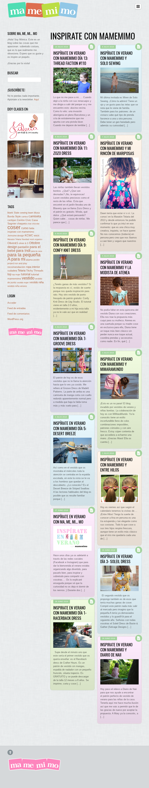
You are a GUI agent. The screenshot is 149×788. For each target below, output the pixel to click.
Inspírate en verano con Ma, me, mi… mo (69, 518)
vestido (28, 278)
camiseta (35, 216)
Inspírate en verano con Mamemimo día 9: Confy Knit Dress (69, 245)
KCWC (29, 235)
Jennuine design (15, 235)
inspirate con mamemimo (20, 231)
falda (31, 228)
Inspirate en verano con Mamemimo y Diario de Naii (116, 650)
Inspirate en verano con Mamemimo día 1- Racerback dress (69, 613)
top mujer (16, 274)
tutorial (25, 274)
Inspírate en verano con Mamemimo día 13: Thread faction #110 (70, 58)
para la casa (36, 251)
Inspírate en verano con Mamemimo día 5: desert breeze (69, 428)
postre (36, 260)
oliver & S (23, 243)
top (9, 274)
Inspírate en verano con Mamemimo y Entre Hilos (116, 464)
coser (14, 227)
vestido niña (36, 282)
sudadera (12, 270)
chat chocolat (33, 224)
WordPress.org (15, 319)
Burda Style (14, 216)
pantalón (23, 247)
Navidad (25, 239)
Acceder (11, 302)
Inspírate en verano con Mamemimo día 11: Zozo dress (70, 148)
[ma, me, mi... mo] (25, 335)
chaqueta (22, 223)
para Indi (23, 251)
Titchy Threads (34, 270)
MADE (36, 236)
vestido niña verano (17, 286)
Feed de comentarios (18, 313)
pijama (29, 260)
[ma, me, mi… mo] (43, 16)
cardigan (11, 220)
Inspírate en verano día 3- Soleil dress (116, 558)
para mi (18, 259)
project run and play (17, 263)
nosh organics (36, 239)
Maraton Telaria (14, 239)
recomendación (16, 267)
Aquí (36, 99)
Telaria (21, 270)
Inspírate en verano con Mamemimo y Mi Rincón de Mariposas (117, 148)
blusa (37, 212)
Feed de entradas (16, 308)
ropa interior (33, 266)
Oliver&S (12, 243)
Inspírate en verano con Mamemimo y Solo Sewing (116, 58)
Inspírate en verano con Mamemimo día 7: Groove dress (69, 338)
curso (24, 228)
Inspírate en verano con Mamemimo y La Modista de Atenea (116, 267)
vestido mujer (23, 282)
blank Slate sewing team (20, 212)
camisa (24, 216)
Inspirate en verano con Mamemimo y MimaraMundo (116, 364)
